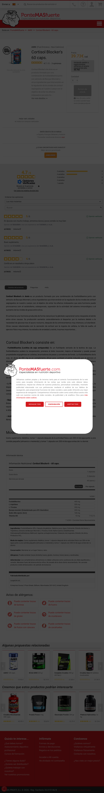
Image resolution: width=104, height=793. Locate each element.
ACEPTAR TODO (72, 404)
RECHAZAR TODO (35, 404)
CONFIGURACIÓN (54, 404)
